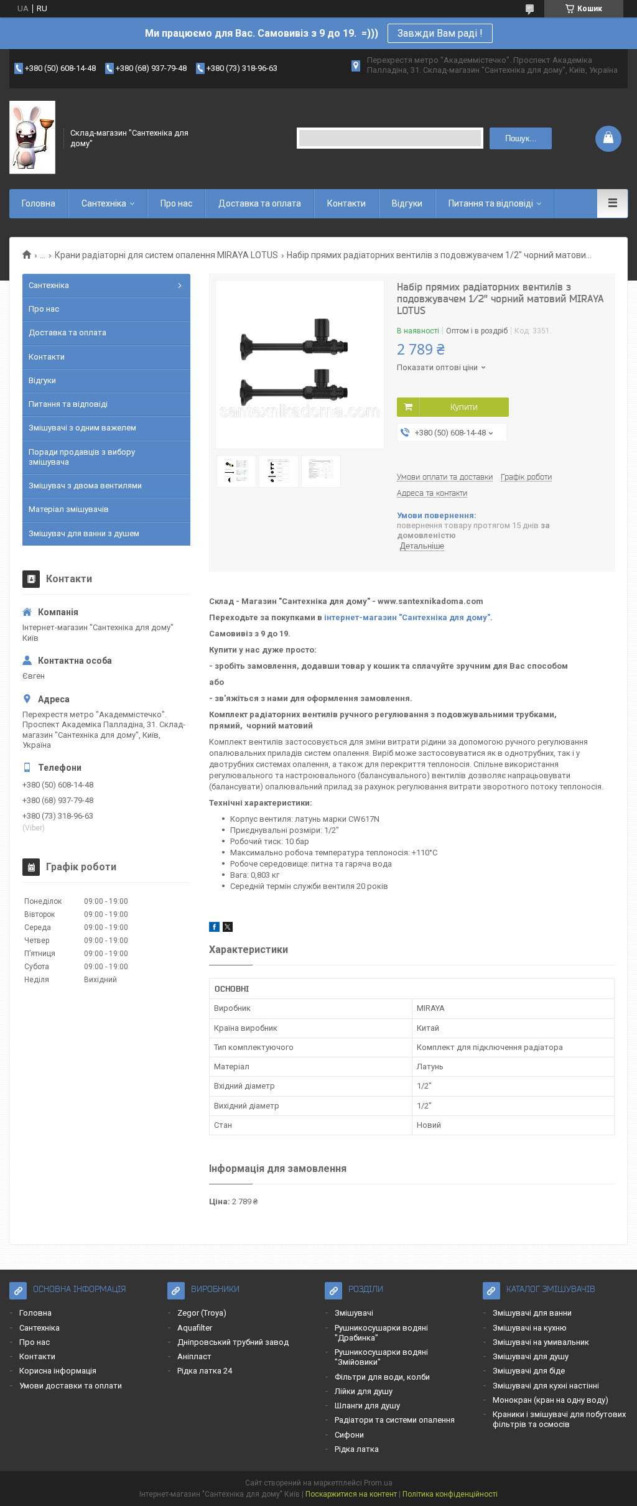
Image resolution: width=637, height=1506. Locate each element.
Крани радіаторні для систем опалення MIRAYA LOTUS (166, 255)
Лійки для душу (364, 1391)
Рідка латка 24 (204, 1370)
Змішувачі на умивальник (541, 1342)
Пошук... (521, 138)
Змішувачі (354, 1313)
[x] (228, 929)
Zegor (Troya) (201, 1313)
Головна (38, 203)
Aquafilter (194, 1327)
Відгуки (407, 203)
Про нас (176, 203)
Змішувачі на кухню (530, 1327)
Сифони (349, 1434)
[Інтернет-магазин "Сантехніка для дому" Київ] (32, 138)
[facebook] (214, 929)
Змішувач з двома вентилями (85, 485)
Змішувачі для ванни (532, 1313)
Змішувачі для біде (529, 1370)
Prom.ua (378, 1483)
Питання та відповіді (491, 203)
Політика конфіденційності (450, 1494)
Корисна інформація (57, 1370)
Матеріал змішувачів (69, 509)
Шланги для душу (367, 1405)
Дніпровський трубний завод (233, 1342)
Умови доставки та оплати (70, 1385)
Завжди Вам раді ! (440, 33)
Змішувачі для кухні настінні (546, 1385)
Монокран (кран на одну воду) (550, 1400)
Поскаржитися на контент (351, 1494)
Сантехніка (103, 203)
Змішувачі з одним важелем (82, 427)
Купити (464, 407)
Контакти (346, 203)
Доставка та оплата (259, 203)
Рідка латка (357, 1449)
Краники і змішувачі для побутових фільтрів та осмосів (559, 1419)
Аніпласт (194, 1356)
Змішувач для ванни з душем (84, 533)
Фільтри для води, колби (382, 1377)
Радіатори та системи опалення (395, 1420)
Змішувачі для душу (531, 1356)
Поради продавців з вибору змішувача (82, 457)
